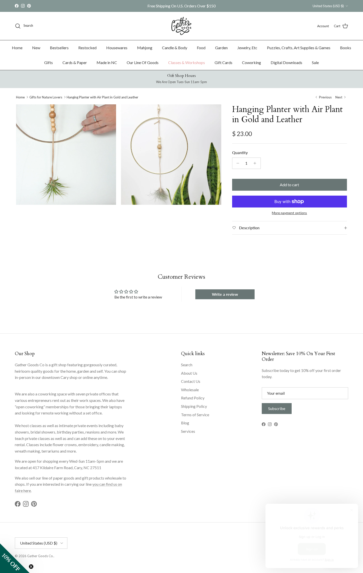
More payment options (289, 213)
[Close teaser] (31, 566)
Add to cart (289, 184)
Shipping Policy (194, 406)
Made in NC (107, 62)
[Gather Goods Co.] (181, 26)
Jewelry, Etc (247, 47)
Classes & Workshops (186, 62)
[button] (15, 558)
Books (345, 47)
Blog (185, 422)
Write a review (225, 294)
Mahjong (144, 47)
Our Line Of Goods (143, 62)
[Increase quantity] (256, 163)
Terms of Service (195, 414)
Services (188, 431)
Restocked (87, 47)
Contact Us (190, 381)
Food (201, 47)
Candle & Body (174, 47)
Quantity (240, 152)
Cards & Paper (74, 62)
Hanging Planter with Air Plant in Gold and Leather (102, 97)
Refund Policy (192, 397)
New (36, 47)
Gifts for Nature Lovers (45, 97)
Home (17, 47)
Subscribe (276, 408)
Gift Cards (223, 62)
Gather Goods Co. (40, 556)
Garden (221, 47)
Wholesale (190, 389)
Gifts (48, 62)
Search (186, 364)
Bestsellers (59, 47)
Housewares (116, 47)
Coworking (251, 62)
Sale (315, 62)
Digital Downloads (286, 62)
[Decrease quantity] (236, 163)
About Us (189, 373)
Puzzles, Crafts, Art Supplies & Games (298, 47)
